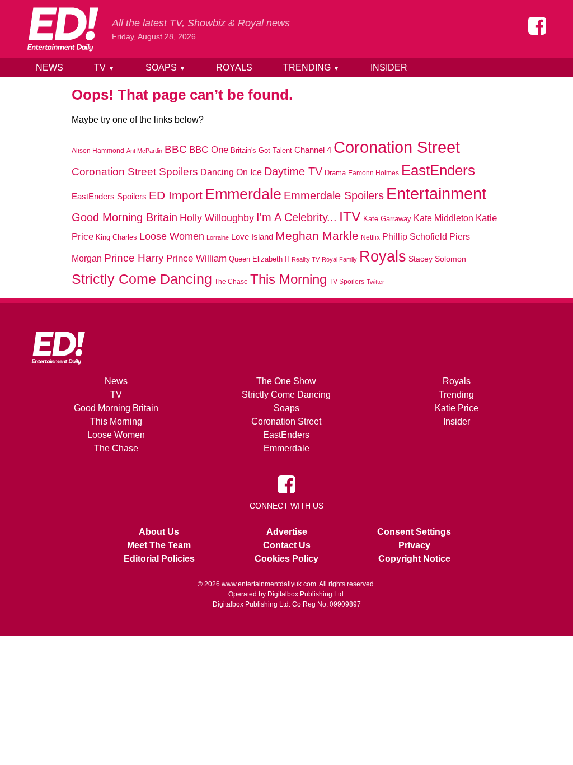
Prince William (196, 258)
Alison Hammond (98, 151)
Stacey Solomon (437, 259)
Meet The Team (159, 545)
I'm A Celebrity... (296, 217)
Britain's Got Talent (261, 151)
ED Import (176, 195)
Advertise (286, 532)
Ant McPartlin (144, 150)
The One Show (286, 381)
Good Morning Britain (124, 217)
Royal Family (339, 259)
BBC (176, 149)
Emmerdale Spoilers (334, 195)
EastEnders (438, 170)
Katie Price (456, 408)
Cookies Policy (286, 558)
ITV (350, 216)
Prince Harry (134, 258)
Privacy (414, 545)
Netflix (370, 237)
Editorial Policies (159, 558)
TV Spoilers (346, 282)
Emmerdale (243, 194)
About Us (159, 532)
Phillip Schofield (414, 236)
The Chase (231, 282)
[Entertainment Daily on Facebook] (537, 25)
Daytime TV (293, 171)
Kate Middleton (443, 218)
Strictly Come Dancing (142, 279)
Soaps (165, 67)
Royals (234, 67)
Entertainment (436, 193)
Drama (335, 173)
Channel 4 (312, 150)
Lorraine (217, 237)
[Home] (62, 29)
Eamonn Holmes (373, 172)
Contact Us (287, 545)
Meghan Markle (317, 235)
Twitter (375, 281)
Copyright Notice (414, 558)
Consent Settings (414, 532)
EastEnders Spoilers (109, 196)
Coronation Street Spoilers (135, 172)
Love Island (252, 236)
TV (104, 67)
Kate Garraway (387, 219)
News (49, 67)
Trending (311, 67)
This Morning (288, 279)
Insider (388, 67)
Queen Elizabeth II (259, 259)
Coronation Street (397, 147)
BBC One (208, 149)
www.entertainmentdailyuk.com (269, 584)
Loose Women (171, 236)
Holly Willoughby (217, 217)
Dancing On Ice (231, 172)
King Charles (116, 237)
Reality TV (306, 259)
